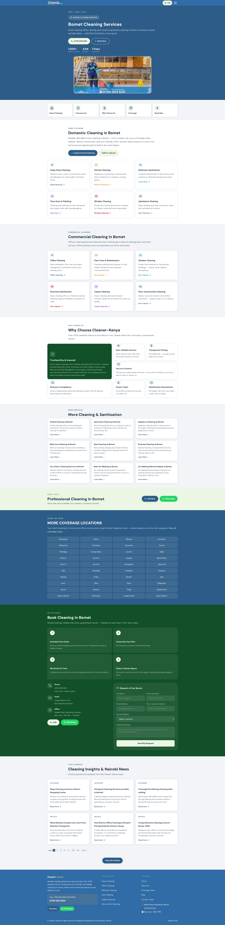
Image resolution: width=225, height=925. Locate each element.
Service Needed (123, 714)
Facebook (53, 909)
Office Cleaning (56, 275)
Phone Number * (153, 694)
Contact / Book (148, 899)
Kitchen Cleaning (101, 185)
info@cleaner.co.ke (62, 700)
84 (78, 850)
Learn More (143, 182)
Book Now (101, 41)
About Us (145, 886)
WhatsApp (170, 499)
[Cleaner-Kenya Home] (55, 3)
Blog (143, 895)
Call (168, 3)
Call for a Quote (109, 153)
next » (84, 850)
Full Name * (121, 694)
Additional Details (123, 725)
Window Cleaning (101, 213)
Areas (77, 12)
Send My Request (146, 743)
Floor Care (54, 213)
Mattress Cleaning (109, 890)
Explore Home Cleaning (84, 153)
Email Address (122, 704)
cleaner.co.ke (173, 921)
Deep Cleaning (56, 185)
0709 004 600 (80, 41)
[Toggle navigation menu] (175, 3)
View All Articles (112, 860)
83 (73, 850)
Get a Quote (99, 275)
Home (70, 12)
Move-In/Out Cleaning (111, 904)
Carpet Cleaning (101, 306)
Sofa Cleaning (144, 213)
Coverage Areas (148, 890)
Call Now (151, 499)
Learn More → (55, 435)
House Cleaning (108, 881)
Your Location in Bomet (155, 704)
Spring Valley (96, 552)
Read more (54, 806)
